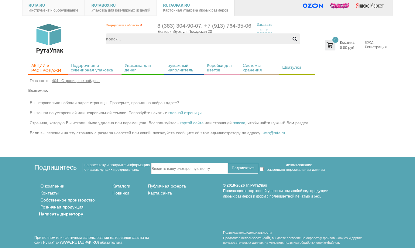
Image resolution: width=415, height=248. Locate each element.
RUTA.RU (37, 5)
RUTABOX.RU (103, 5)
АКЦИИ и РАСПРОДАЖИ (46, 68)
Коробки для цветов (220, 67)
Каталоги (121, 186)
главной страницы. (185, 113)
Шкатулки (291, 67)
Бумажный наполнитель (180, 67)
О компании (52, 186)
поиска (239, 123)
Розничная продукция (62, 207)
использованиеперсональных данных (305, 167)
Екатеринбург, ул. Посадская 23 (184, 31)
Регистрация (376, 47)
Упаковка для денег (138, 67)
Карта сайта (160, 193)
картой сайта (192, 123)
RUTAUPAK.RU (176, 5)
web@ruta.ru (274, 133)
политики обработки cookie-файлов (312, 242)
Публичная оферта (167, 186)
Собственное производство (67, 200)
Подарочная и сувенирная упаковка (92, 67)
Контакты (49, 193)
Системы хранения (252, 67)
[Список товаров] (327, 45)
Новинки (120, 193)
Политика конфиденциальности (247, 232)
